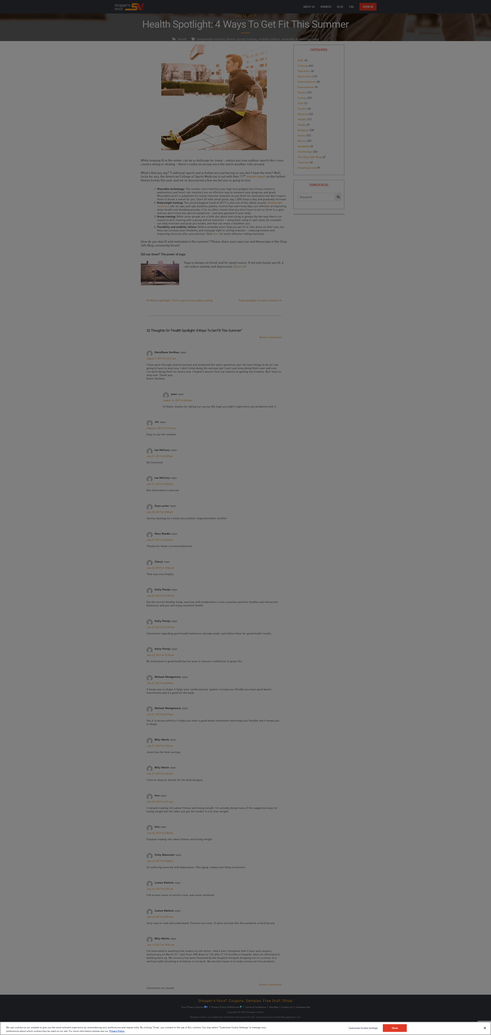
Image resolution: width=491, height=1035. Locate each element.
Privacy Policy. (117, 1031)
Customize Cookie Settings (363, 1027)
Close (395, 1027)
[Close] (485, 1028)
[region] (245, 1028)
